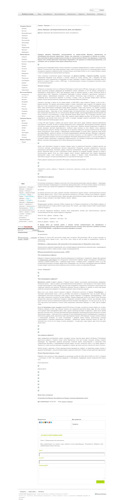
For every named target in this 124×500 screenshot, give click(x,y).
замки (21, 212)
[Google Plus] (49, 422)
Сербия (24, 83)
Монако (24, 45)
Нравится (75, 424)
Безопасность (72, 14)
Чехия (23, 116)
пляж (26, 215)
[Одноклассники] (44, 422)
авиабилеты (28, 204)
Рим (27, 198)
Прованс (21, 198)
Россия (24, 106)
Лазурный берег (30, 192)
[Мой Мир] (45, 422)
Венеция (21, 189)
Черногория (25, 90)
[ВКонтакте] (40, 422)
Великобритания (27, 33)
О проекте (23, 491)
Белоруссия (25, 94)
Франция (24, 49)
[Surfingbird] (51, 422)
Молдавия (25, 101)
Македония (25, 73)
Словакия (24, 111)
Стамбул (21, 200)
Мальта (24, 75)
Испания (24, 68)
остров (22, 213)
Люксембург (25, 42)
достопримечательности (26, 210)
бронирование (23, 208)
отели (21, 215)
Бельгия (24, 31)
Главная (40, 25)
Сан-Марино (25, 80)
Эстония (24, 137)
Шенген (21, 204)
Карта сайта (32, 491)
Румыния (24, 109)
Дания (23, 120)
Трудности (81, 14)
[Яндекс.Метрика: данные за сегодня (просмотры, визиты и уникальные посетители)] (100, 494)
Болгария (24, 97)
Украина (24, 113)
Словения (25, 85)
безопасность (31, 206)
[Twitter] (42, 422)
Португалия (25, 78)
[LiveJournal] (47, 422)
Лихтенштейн (26, 40)
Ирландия (25, 38)
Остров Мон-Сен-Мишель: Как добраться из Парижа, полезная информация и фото (63, 398)
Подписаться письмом (23, 232)
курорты (27, 212)
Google (21, 499)
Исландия (25, 123)
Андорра (24, 59)
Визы (39, 14)
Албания (24, 57)
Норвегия (24, 125)
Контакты (41, 491)
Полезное (100, 14)
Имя (40, 450)
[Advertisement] (27, 161)
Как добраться (48, 14)
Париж (21, 196)
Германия (25, 35)
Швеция (24, 135)
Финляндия (25, 132)
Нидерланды (25, 47)
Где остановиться (60, 14)
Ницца (29, 194)
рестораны (22, 217)
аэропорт (22, 206)
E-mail (41, 458)
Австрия (24, 28)
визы (31, 208)
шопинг (30, 221)
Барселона (22, 187)
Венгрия (24, 99)
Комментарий (43, 465)
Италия (24, 71)
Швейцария (25, 52)
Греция (24, 66)
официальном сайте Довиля (48, 260)
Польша (24, 104)
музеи (33, 212)
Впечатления (91, 14)
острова (28, 213)
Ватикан (24, 64)
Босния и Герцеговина (28, 61)
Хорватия (24, 87)
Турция (24, 142)
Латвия (24, 128)
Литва (23, 130)
